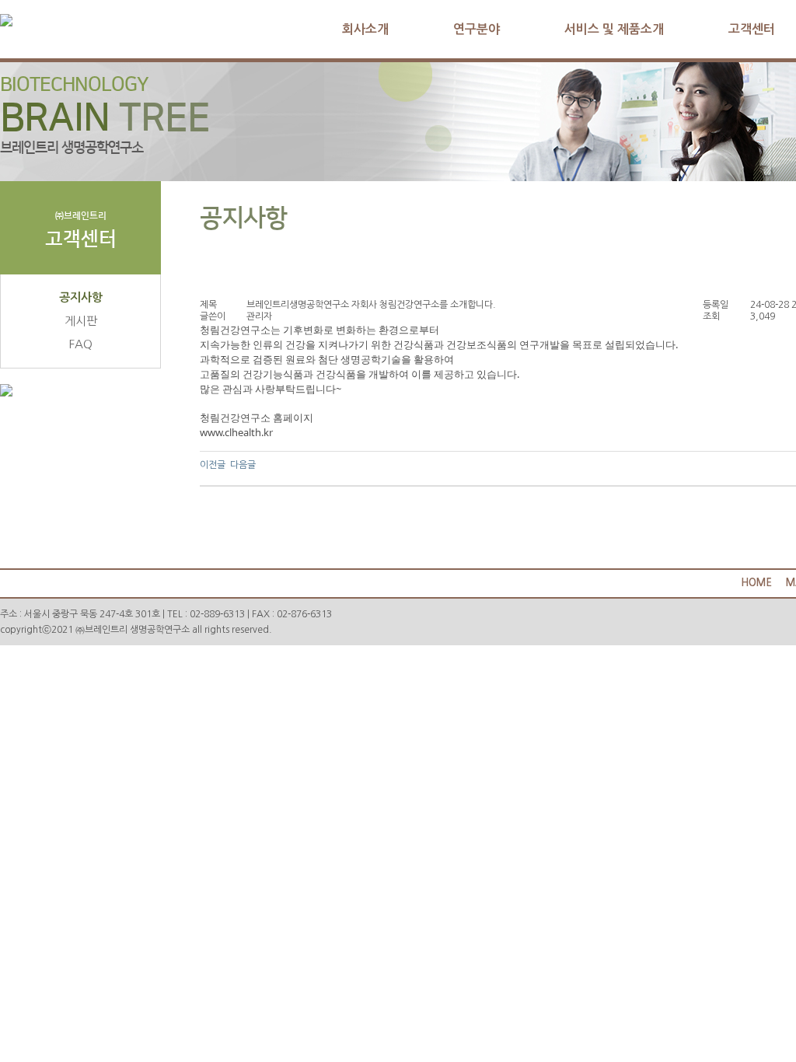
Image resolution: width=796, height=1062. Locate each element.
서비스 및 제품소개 (614, 29)
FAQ (81, 344)
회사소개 (365, 29)
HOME (756, 583)
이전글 (212, 465)
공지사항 (81, 297)
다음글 (243, 465)
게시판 (81, 321)
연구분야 (476, 29)
